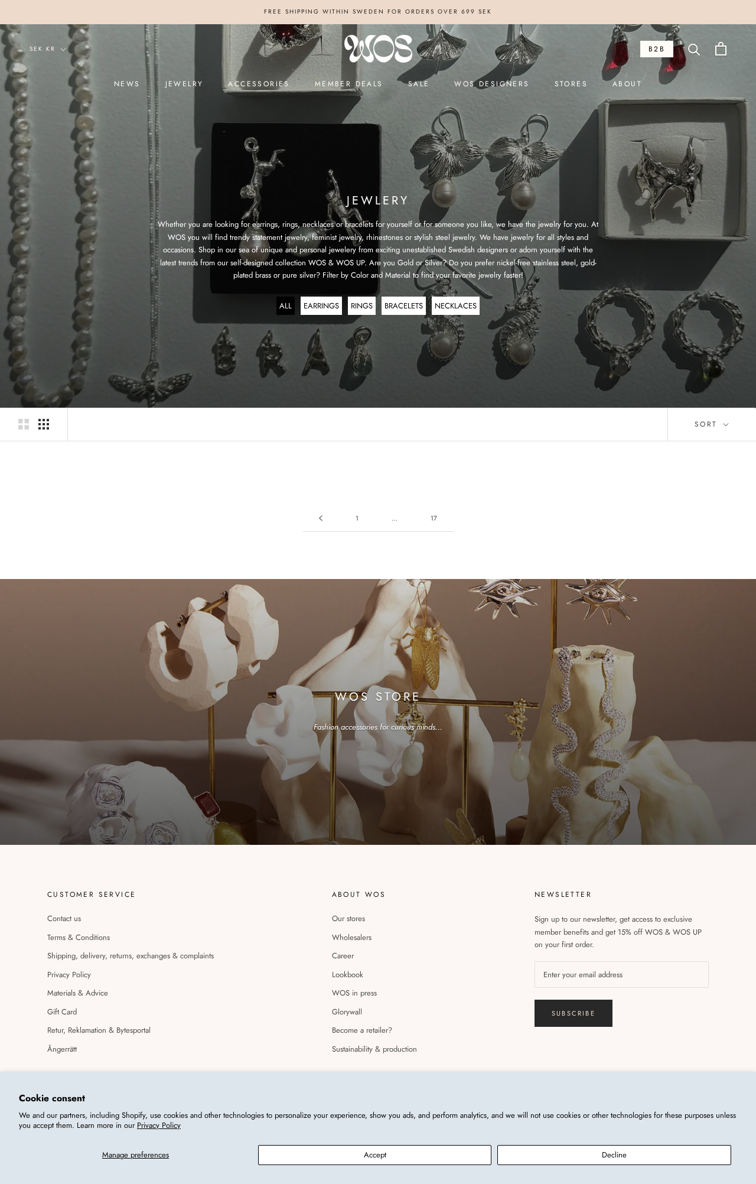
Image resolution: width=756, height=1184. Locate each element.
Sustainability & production (374, 1049)
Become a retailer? (362, 1030)
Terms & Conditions (78, 937)
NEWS (127, 84)
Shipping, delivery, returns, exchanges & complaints (130, 955)
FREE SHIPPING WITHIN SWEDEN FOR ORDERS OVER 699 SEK (378, 11)
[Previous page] (320, 519)
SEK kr (43, 48)
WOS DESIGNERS (491, 84)
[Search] (694, 49)
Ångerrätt (62, 1049)
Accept (375, 1154)
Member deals (349, 84)
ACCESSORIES (258, 84)
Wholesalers (352, 937)
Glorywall (347, 1011)
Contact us (64, 918)
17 (434, 518)
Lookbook (347, 974)
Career (343, 955)
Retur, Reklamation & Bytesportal (99, 1030)
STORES (571, 84)
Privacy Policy (159, 1125)
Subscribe (573, 1013)
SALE (419, 84)
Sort (708, 424)
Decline (614, 1154)
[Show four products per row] (43, 424)
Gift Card (62, 1011)
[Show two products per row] (23, 424)
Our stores (348, 918)
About (627, 84)
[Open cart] (720, 49)
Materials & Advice (77, 992)
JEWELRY (184, 84)
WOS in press (354, 992)
